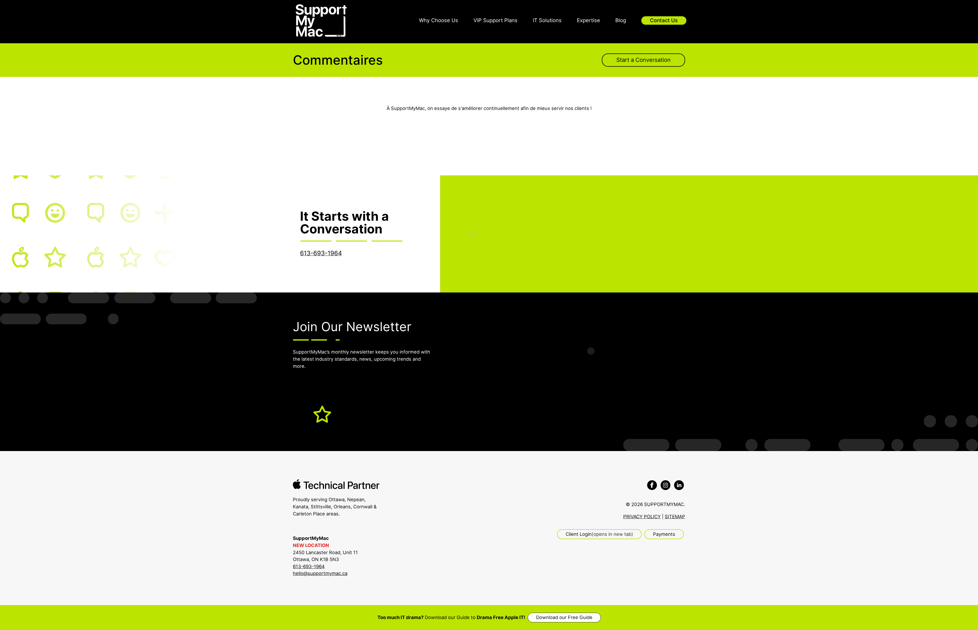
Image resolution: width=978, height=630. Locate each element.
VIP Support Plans (495, 20)
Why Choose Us (438, 20)
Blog (620, 20)
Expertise (588, 20)
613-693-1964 (309, 566)
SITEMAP (675, 516)
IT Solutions (547, 20)
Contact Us (664, 20)
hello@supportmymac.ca (320, 573)
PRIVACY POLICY (642, 516)
